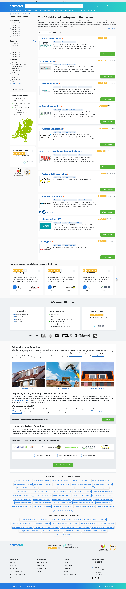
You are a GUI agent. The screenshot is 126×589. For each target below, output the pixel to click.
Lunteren (15, 75)
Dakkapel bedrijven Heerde (61, 495)
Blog (11, 577)
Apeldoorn (16, 62)
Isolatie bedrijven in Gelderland (52, 531)
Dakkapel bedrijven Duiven (47, 488)
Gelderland (26, 14)
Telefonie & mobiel (81, 10)
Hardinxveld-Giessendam (20, 64)
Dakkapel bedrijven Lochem (22, 499)
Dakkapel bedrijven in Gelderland (30, 531)
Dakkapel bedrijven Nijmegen (61, 499)
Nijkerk (15, 77)
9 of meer (16, 46)
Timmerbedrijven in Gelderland (71, 519)
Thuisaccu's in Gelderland (63, 534)
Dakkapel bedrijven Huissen (81, 495)
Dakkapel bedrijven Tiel (103, 503)
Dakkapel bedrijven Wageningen (21, 506)
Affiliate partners (42, 568)
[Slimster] (11, 14)
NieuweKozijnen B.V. (51, 219)
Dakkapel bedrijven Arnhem (81, 480)
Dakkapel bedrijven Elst (101, 488)
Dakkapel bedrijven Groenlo (82, 491)
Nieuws (66, 571)
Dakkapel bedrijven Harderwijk (22, 495)
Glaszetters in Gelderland (72, 531)
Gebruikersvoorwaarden (17, 586)
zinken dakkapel (17, 413)
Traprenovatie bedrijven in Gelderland (95, 531)
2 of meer (16, 33)
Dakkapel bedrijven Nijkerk (41, 499)
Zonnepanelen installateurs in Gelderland (65, 523)
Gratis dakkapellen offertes (63, 464)
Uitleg (34, 41)
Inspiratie (12, 562)
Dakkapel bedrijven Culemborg (81, 484)
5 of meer (16, 54)
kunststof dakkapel (91, 411)
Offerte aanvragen (107, 54)
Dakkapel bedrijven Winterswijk (63, 506)
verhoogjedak (48, 61)
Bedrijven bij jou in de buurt (18, 574)
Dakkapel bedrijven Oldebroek (103, 499)
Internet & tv (92, 10)
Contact (39, 571)
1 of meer (16, 36)
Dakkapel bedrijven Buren (61, 484)
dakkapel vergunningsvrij (21, 400)
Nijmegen (16, 79)
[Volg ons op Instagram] (95, 578)
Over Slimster (68, 565)
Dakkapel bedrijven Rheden (62, 503)
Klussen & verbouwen (30, 10)
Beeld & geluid (69, 10)
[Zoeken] (80, 6)
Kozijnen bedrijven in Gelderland (49, 519)
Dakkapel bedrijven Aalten (23, 480)
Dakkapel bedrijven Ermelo (39, 491)
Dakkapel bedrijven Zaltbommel (85, 506)
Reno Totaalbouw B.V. (52, 196)
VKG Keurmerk (17, 89)
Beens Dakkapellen (51, 106)
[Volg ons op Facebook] (92, 578)
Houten (15, 73)
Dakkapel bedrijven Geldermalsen (60, 491)
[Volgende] (116, 279)
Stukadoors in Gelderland (107, 523)
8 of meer (16, 48)
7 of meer (16, 25)
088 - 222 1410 (98, 562)
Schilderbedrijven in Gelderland (21, 523)
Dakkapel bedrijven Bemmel (23, 484)
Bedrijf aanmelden (100, 6)
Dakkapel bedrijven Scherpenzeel (83, 503)
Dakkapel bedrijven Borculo (42, 484)
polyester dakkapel (105, 411)
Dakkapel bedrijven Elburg (83, 488)
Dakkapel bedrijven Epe (21, 491)
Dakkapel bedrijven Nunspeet (82, 499)
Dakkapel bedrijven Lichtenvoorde (102, 495)
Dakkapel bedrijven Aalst (41, 480)
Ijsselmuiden (17, 66)
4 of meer (16, 29)
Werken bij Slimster (70, 574)
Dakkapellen (17, 14)
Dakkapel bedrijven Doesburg (102, 484)
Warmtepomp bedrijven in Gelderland (47, 527)
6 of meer (16, 27)
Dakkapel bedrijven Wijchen (42, 506)
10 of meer (16, 23)
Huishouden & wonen (45, 10)
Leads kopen (41, 565)
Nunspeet (16, 81)
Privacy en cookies (32, 586)
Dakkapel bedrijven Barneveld (101, 480)
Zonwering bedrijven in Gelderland (103, 527)
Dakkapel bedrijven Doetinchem (27, 488)
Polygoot (47, 241)
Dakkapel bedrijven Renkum (42, 503)
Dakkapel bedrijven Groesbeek (102, 491)
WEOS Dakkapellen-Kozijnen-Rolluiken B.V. (62, 151)
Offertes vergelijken (16, 571)
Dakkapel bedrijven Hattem (42, 495)
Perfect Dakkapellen (52, 38)
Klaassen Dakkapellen (52, 128)
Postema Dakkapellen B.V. (54, 174)
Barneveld (16, 68)
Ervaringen (67, 568)
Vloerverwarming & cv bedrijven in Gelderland (75, 527)
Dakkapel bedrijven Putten (23, 503)
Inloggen (66, 562)
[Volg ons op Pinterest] (98, 578)
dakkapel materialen (75, 356)
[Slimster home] (16, 6)
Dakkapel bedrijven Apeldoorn (61, 480)
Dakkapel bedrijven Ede (65, 488)
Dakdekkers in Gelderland (88, 523)
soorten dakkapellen (98, 356)
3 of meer (16, 31)
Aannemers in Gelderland (28, 519)
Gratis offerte (108, 419)
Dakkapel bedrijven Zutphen (63, 510)
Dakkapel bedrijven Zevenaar (106, 506)
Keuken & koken (58, 10)
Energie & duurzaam (16, 10)
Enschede (16, 70)
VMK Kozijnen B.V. (50, 83)
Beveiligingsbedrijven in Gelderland (95, 519)
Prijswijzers (13, 565)
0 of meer (16, 38)
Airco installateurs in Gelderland (22, 527)
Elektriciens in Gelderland (42, 523)
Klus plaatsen (88, 6)
